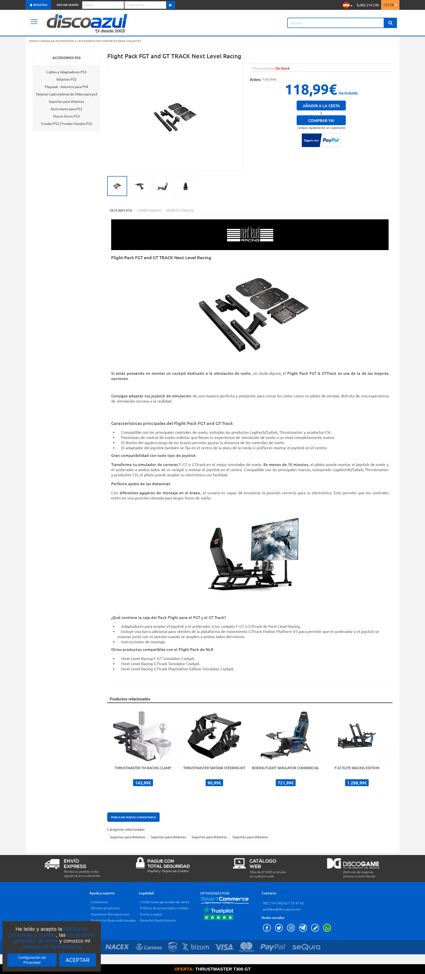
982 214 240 (272, 903)
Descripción (121, 210)
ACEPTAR (77, 960)
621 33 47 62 (293, 903)
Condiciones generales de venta (164, 901)
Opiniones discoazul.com (110, 914)
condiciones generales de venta (54, 938)
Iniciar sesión (67, 5)
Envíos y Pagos (180, 210)
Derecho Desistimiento (158, 920)
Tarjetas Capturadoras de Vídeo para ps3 (66, 94)
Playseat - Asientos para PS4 (66, 86)
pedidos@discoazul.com (281, 909)
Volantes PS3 (66, 79)
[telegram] (304, 930)
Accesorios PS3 (66, 57)
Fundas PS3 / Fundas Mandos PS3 (66, 123)
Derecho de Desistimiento (52, 947)
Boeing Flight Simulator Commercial (285, 767)
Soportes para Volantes (127, 837)
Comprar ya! (321, 120)
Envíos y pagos (151, 914)
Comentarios (149, 210)
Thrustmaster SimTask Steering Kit (214, 767)
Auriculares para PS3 (66, 108)
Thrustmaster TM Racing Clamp (143, 767)
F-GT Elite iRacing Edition (356, 767)
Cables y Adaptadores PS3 (66, 72)
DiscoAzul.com (125, 23)
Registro (39, 5)
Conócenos (99, 901)
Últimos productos (105, 908)
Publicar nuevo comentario (133, 817)
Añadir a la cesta (321, 105)
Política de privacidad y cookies (48, 932)
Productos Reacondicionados (113, 920)
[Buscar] (390, 23)
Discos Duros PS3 (66, 116)
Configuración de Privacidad (32, 959)
